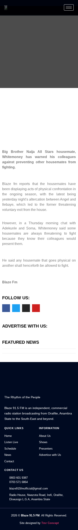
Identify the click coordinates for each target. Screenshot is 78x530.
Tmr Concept (50, 523)
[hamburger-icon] (69, 7)
